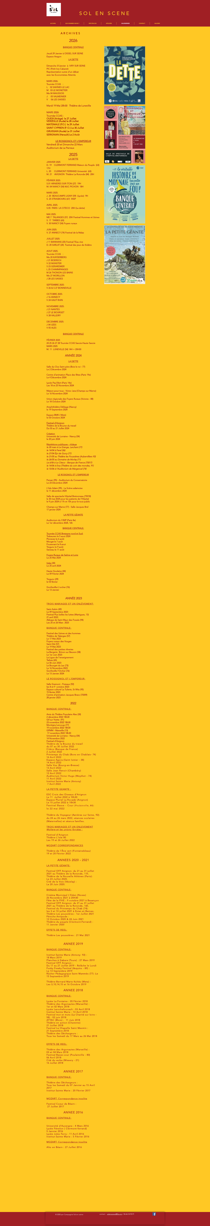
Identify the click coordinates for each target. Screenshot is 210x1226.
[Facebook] (154, 1214)
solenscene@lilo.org (114, 1214)
